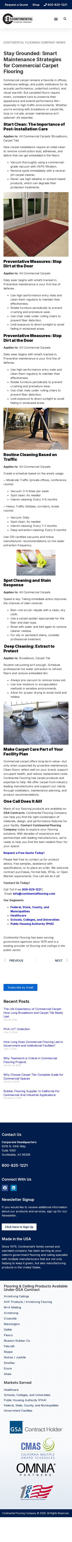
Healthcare (11, 1389)
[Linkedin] (13, 1188)
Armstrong (11, 1313)
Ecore (8, 1368)
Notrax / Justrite (15, 1357)
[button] (56, 19)
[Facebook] (5, 1188)
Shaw (7, 1374)
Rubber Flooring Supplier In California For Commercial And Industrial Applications (31, 1093)
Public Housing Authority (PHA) (25, 1400)
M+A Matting (12, 1307)
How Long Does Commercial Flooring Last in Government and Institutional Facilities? (33, 1043)
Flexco (8, 1335)
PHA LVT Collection (16, 1029)
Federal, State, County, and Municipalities (31, 1405)
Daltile (8, 1329)
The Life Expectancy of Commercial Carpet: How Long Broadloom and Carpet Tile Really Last (33, 1012)
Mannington (12, 1324)
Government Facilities (18, 1410)
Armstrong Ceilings (16, 1296)
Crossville (10, 1318)
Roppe (8, 1351)
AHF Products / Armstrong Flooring (28, 1302)
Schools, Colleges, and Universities (27, 1395)
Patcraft (9, 1346)
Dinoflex (9, 1363)
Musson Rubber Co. (17, 1340)
